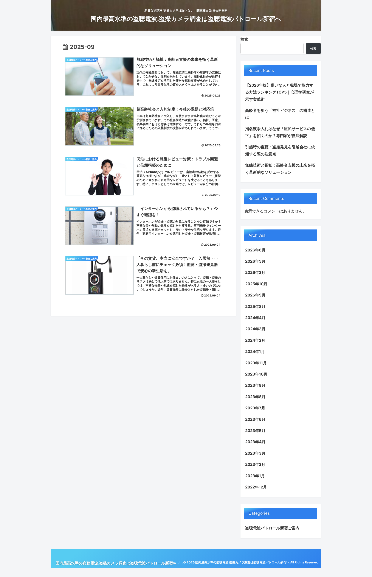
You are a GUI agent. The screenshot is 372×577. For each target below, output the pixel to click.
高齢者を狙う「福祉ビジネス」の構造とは (280, 114)
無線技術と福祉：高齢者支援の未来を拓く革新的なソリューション (280, 168)
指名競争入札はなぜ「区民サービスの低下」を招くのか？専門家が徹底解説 (280, 132)
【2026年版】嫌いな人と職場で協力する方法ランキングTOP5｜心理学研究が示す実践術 (279, 92)
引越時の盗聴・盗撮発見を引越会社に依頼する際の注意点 (280, 150)
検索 (244, 39)
